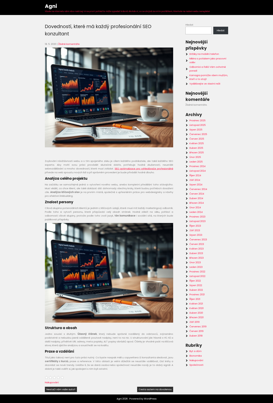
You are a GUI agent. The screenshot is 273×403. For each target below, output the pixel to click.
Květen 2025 (196, 143)
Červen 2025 (196, 138)
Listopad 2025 (197, 125)
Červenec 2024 (198, 189)
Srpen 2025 (195, 129)
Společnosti (196, 365)
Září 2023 (194, 230)
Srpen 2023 (195, 235)
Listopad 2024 (197, 170)
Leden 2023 (196, 267)
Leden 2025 (196, 161)
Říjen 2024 (195, 175)
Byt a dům (195, 351)
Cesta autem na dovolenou (155, 389)
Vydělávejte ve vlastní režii (204, 83)
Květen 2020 (196, 308)
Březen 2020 (196, 317)
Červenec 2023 (198, 239)
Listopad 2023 (197, 221)
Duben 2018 (196, 335)
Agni (51, 6)
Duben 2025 (196, 148)
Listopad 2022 (197, 276)
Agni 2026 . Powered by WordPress (137, 398)
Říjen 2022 (195, 280)
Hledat (189, 24)
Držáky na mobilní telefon (204, 54)
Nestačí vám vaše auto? (60, 389)
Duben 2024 (196, 198)
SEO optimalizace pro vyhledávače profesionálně (144, 168)
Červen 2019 (196, 331)
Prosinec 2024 (197, 166)
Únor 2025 (195, 157)
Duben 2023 (196, 253)
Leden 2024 (196, 212)
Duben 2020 (196, 312)
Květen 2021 (196, 303)
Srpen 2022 (195, 285)
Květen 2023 (196, 248)
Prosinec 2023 (197, 216)
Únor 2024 (195, 207)
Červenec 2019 (197, 326)
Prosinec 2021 (197, 294)
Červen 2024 (196, 193)
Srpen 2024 (195, 184)
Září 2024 (194, 180)
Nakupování (52, 382)
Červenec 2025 (198, 134)
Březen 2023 (196, 257)
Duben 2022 (196, 290)
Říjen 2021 (194, 299)
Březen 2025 (196, 152)
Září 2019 (194, 322)
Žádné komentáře (69, 44)
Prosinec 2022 (197, 271)
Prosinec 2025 (197, 120)
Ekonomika (195, 355)
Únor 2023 (195, 262)
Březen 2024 (196, 203)
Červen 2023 (196, 244)
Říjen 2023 (195, 225)
